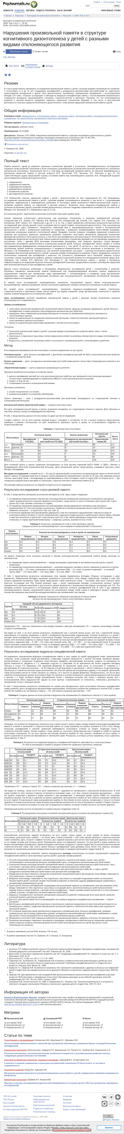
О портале (67, 1096)
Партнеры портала (41, 1096)
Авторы (30, 10)
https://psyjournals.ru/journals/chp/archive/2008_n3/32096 (29, 140)
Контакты (67, 1103)
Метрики (49, 66)
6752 (118, 52)
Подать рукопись (46, 10)
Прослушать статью (19, 52)
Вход (118, 2)
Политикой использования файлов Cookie (72, 1130)
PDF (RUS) (14, 66)
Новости (8, 10)
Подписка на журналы (43, 1108)
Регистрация (109, 2)
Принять (109, 1128)
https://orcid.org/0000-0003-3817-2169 (20, 1004)
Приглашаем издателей (43, 1105)
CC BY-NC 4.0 (20, 153)
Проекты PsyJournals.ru (13, 1106)
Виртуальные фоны (72, 1106)
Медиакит (67, 1100)
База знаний (64, 10)
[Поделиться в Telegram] (9, 75)
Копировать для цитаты (17, 144)
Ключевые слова (111, 10)
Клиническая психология (15, 1050)
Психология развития (14, 1070)
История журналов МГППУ (15, 1109)
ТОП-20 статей (9, 1096)
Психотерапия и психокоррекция (19, 1040)
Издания (19, 10)
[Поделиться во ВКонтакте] (5, 75)
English (96, 2)
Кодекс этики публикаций (74, 1109)
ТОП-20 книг (8, 1100)
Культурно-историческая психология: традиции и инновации (31, 1060)
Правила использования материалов (16, 1119)
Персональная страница (44, 1112)
